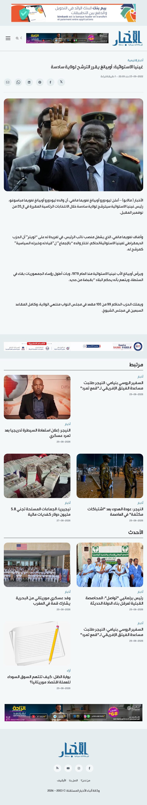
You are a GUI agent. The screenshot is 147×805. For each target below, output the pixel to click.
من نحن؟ (85, 780)
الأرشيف (61, 780)
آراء (68, 670)
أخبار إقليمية (135, 60)
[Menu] (8, 38)
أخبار (140, 376)
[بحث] (17, 38)
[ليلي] (21, 38)
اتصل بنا (73, 780)
